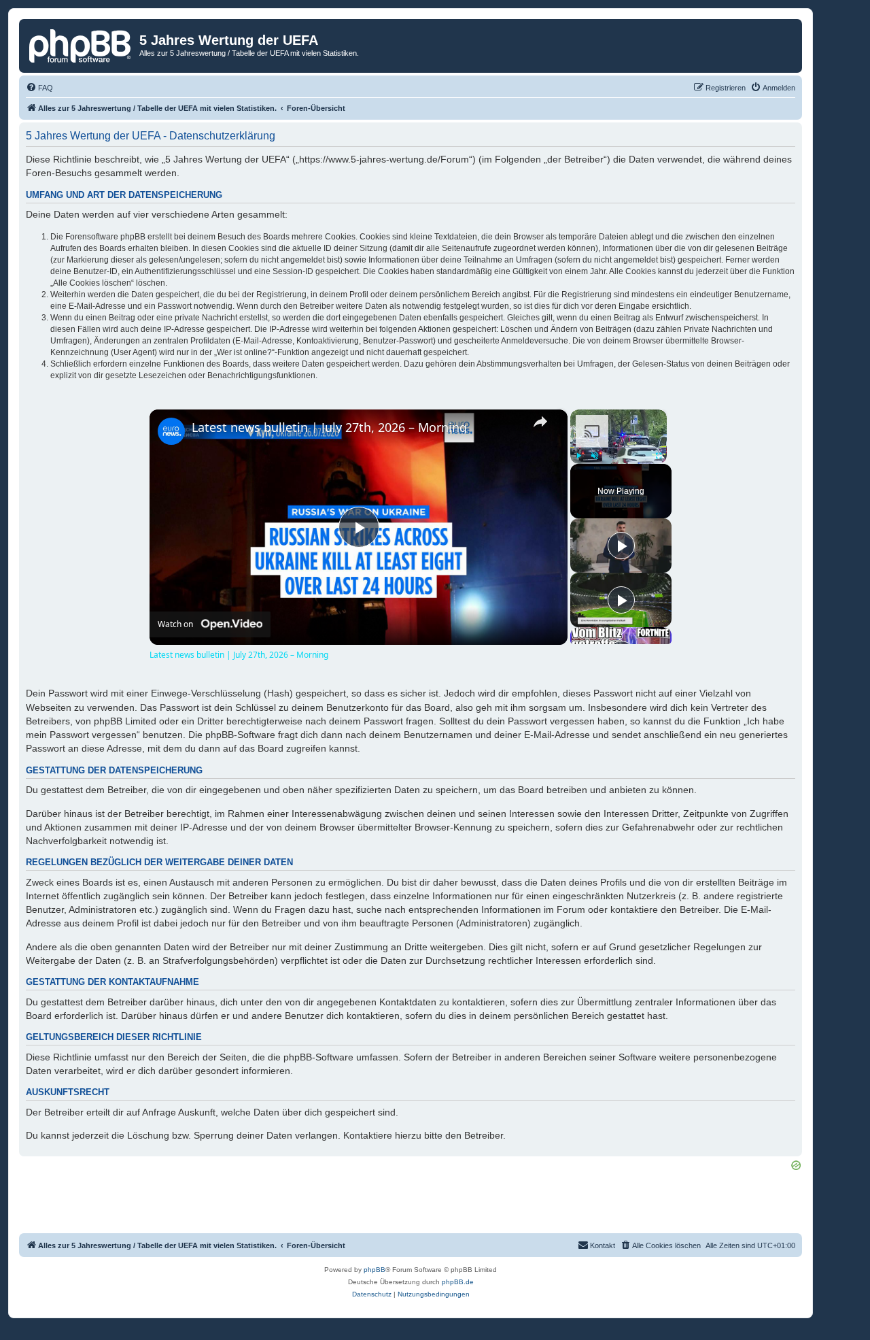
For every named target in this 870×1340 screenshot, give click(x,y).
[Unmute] (595, 456)
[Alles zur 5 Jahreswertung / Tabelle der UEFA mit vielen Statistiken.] (80, 44)
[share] (540, 421)
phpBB (374, 1269)
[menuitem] (39, 88)
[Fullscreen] (658, 456)
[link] (171, 431)
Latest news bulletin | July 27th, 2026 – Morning (329, 427)
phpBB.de (458, 1282)
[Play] (578, 456)
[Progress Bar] (618, 447)
